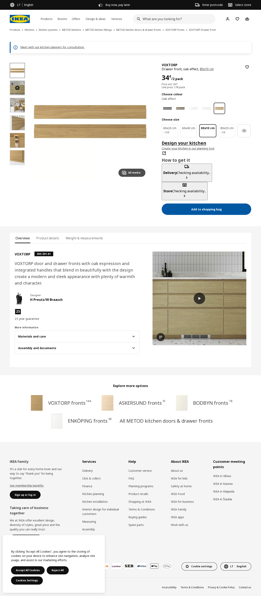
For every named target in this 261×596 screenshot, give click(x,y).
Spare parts (136, 525)
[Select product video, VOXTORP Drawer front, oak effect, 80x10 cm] (17, 88)
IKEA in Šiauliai (222, 499)
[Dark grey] (167, 108)
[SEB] (129, 566)
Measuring (89, 521)
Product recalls (138, 494)
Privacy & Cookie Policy (221, 587)
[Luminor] (116, 566)
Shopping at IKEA (139, 502)
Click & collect (91, 478)
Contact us (245, 587)
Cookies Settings (27, 580)
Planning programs (140, 486)
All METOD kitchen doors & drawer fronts (166, 420)
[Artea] (142, 566)
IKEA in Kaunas (223, 484)
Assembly (88, 529)
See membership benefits (27, 485)
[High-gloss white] (193, 108)
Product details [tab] (47, 238)
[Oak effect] (219, 108)
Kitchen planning (93, 494)
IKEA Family (178, 509)
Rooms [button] (62, 19)
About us (177, 471)
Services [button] (116, 19)
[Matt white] (206, 108)
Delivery (87, 471)
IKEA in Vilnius (222, 476)
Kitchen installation (95, 502)
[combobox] (173, 19)
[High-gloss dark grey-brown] (180, 108)
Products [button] (47, 19)
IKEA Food (178, 494)
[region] (90, 121)
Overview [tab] (22, 238)
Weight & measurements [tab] (84, 238)
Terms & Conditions (141, 509)
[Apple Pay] (154, 566)
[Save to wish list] (247, 67)
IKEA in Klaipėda (223, 491)
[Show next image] (140, 121)
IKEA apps (177, 517)
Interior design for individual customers (100, 511)
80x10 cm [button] (207, 69)
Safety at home (181, 486)
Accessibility (169, 587)
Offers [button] (76, 19)
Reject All (58, 570)
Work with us (179, 525)
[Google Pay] (167, 566)
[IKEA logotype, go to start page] (20, 19)
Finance (87, 486)
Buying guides (137, 517)
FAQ (131, 478)
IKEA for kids (179, 478)
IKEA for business (182, 502)
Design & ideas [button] (96, 19)
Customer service (140, 471)
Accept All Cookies (28, 570)
